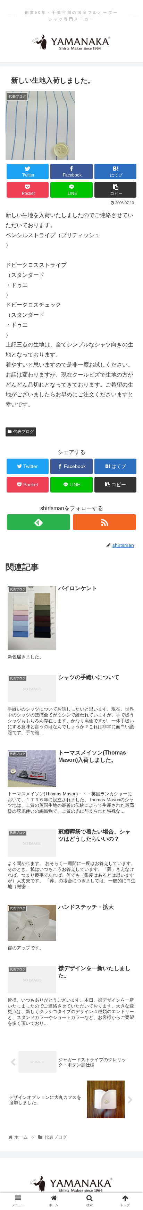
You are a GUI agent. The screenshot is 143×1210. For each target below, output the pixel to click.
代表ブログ (23, 431)
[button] (129, 806)
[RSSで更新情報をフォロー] (104, 522)
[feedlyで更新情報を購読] (38, 522)
